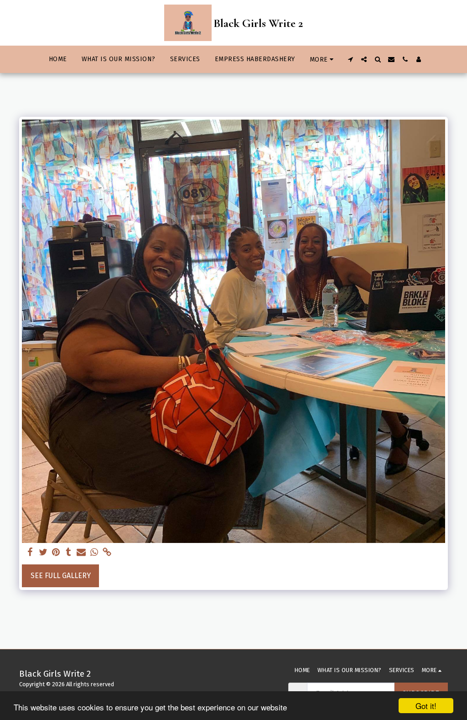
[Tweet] (42, 553)
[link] (106, 553)
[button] (350, 59)
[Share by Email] (81, 553)
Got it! (425, 705)
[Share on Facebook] (30, 553)
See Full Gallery (61, 575)
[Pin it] (55, 553)
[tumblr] (68, 553)
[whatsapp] (94, 553)
